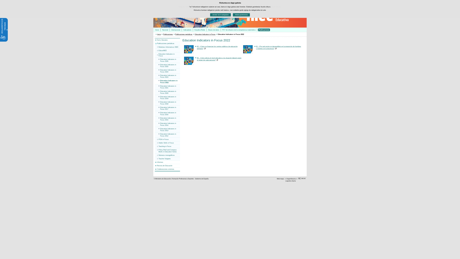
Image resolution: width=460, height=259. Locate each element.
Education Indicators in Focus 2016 (168, 113)
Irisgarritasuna (291, 179)
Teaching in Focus (165, 146)
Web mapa (280, 179)
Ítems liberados (162, 40)
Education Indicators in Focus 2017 (168, 108)
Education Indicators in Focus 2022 (169, 81)
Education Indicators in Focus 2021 (168, 87)
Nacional (165, 30)
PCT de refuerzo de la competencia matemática (239, 30)
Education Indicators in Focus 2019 (168, 97)
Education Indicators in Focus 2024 (168, 71)
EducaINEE (163, 50)
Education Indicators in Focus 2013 (168, 129)
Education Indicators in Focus (205, 34)
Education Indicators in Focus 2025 (168, 65)
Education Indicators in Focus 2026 (168, 60)
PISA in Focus (164, 139)
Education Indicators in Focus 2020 (168, 92)
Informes (160, 162)
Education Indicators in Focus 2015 (168, 119)
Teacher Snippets (165, 159)
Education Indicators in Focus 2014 (168, 124)
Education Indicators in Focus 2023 (168, 76)
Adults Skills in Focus (166, 143)
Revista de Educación (164, 166)
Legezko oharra (290, 181)
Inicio (157, 30)
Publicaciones (264, 30)
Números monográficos (167, 155)
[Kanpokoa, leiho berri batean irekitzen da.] (302, 179)
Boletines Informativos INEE (168, 47)
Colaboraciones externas (165, 169)
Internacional (175, 30)
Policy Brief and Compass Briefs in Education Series (168, 151)
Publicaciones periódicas (183, 34)
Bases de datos (213, 30)
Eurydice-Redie (200, 30)
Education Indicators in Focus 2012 (168, 135)
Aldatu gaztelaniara (241, 15)
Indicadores (187, 30)
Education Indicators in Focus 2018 (168, 103)
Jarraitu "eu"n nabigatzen (220, 15)
